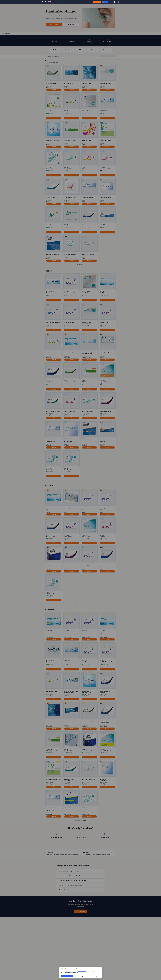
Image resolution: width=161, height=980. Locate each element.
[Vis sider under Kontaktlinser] (62, 2)
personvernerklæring (82, 971)
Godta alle (67, 976)
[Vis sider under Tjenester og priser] (80, 2)
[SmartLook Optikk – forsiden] (46, 2)
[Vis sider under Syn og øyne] (74, 2)
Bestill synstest (97, 2)
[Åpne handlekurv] (118, 2)
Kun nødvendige (94, 976)
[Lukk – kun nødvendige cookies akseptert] (99, 968)
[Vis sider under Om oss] (90, 2)
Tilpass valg (80, 976)
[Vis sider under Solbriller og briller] (68, 2)
